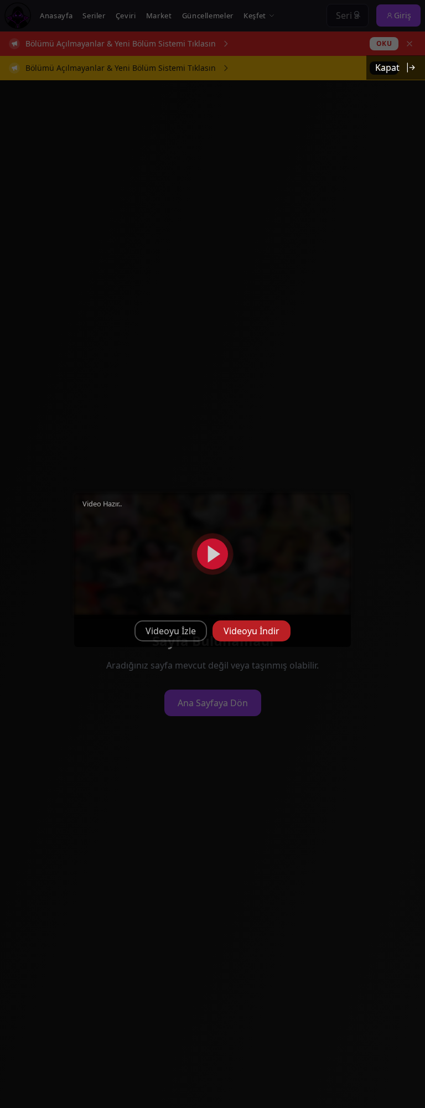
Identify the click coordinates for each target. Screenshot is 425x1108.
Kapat (387, 67)
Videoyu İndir (251, 631)
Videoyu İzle (171, 631)
